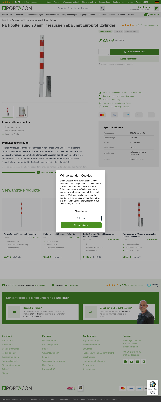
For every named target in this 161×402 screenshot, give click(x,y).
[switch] (152, 392)
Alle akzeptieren (81, 225)
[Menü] (156, 381)
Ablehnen (81, 218)
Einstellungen (81, 211)
